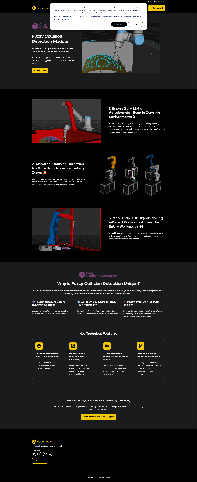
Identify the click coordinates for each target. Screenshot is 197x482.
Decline (135, 24)
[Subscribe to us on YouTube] (50, 454)
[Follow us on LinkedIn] (34, 454)
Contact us (40, 461)
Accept (119, 24)
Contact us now (40, 71)
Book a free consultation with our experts (98, 417)
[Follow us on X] (39, 454)
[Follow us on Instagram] (45, 454)
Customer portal (156, 8)
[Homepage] (41, 8)
